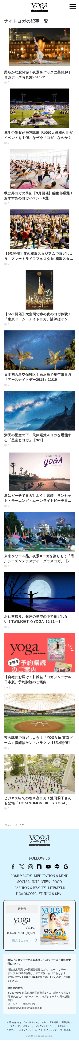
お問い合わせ (13, 1022)
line (57, 866)
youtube (48, 866)
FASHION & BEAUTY (30, 888)
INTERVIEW (41, 882)
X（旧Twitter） (21, 866)
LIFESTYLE (56, 888)
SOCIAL (23, 882)
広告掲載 (54, 1022)
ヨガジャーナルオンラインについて (23, 1030)
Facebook (12, 866)
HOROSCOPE (26, 894)
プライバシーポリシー (20, 1026)
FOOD (57, 882)
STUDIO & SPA (50, 894)
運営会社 (62, 1026)
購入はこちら (20, 940)
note (39, 866)
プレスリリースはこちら (34, 1022)
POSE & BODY (21, 876)
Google (66, 866)
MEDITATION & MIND (51, 876)
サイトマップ (50, 1030)
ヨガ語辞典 (65, 1030)
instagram (30, 866)
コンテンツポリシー (44, 1026)
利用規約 (66, 1022)
